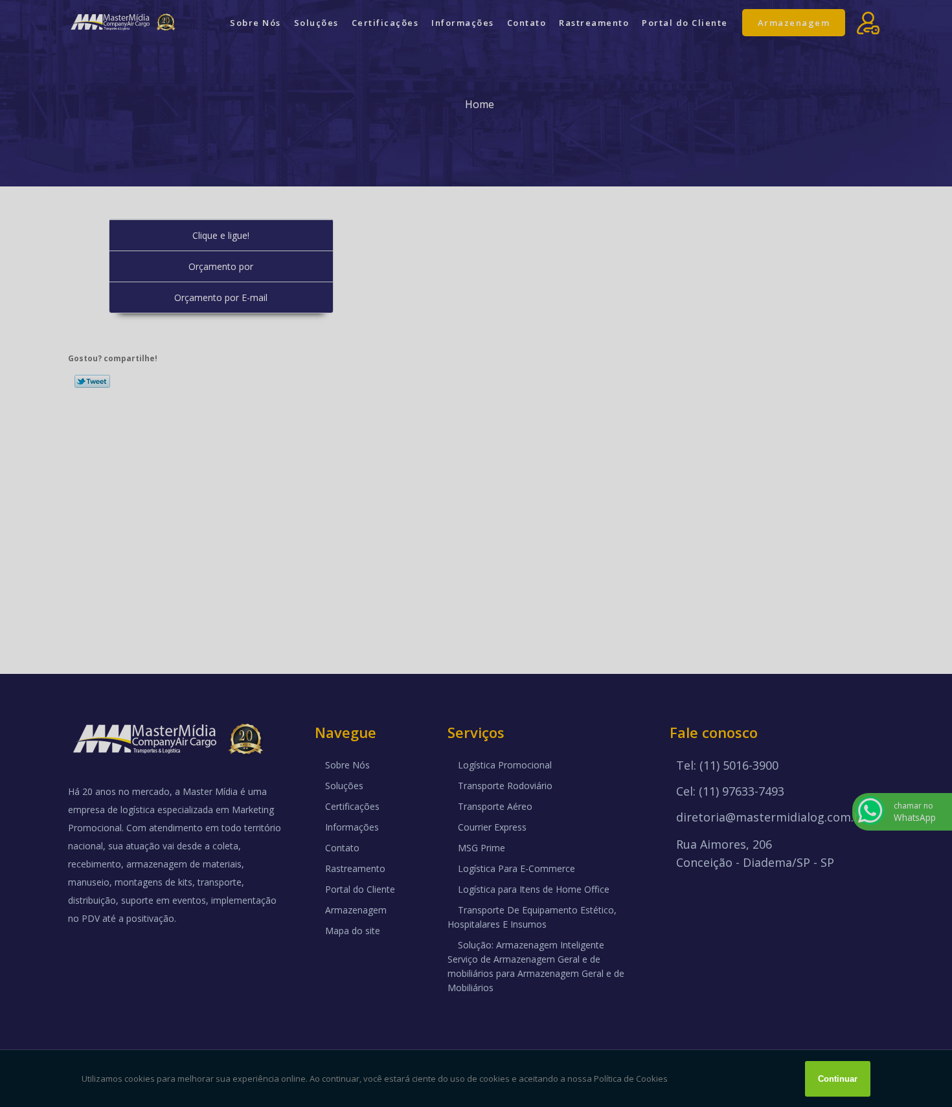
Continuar (837, 1079)
